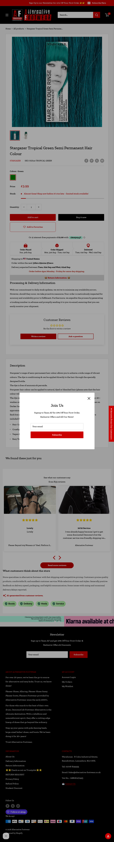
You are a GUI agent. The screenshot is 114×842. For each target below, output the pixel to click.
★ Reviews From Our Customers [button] (111, 423)
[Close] (89, 398)
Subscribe (57, 434)
